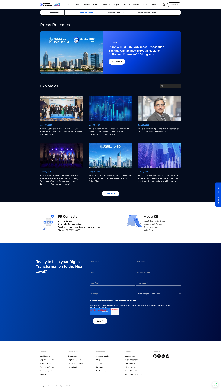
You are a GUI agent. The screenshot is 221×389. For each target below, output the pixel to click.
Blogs (98, 360)
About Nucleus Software (154, 221)
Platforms (86, 5)
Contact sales (130, 356)
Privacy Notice (131, 300)
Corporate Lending (47, 360)
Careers (136, 5)
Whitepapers (101, 371)
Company (126, 5)
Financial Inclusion (46, 371)
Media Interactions (115, 12)
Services (43, 374)
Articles (99, 363)
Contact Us (174, 5)
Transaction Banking (47, 367)
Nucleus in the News (147, 12)
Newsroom (54, 12)
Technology (72, 356)
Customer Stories (102, 356)
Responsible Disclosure (133, 374)
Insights (116, 5)
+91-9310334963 (72, 230)
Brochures (100, 367)
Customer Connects (75, 363)
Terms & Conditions (132, 371)
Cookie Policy (130, 363)
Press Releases (86, 12)
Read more (116, 62)
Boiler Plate (148, 230)
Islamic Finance (45, 363)
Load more (110, 193)
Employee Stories (74, 360)
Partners (145, 5)
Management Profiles (153, 224)
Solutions (96, 5)
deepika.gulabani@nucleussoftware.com (82, 227)
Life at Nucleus (73, 367)
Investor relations (131, 360)
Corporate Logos (151, 227)
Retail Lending (45, 356)
